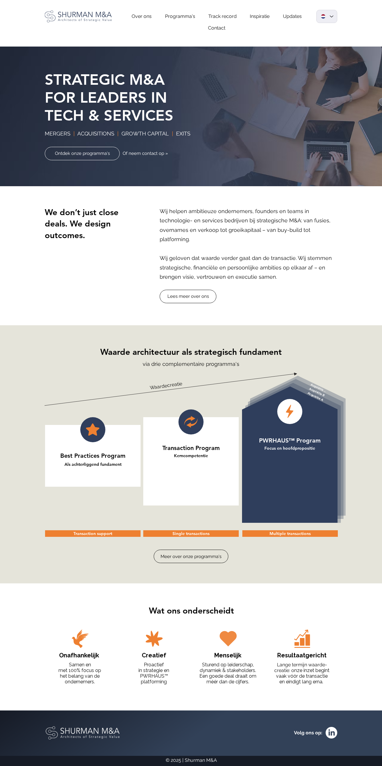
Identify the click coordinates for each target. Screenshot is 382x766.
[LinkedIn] (331, 733)
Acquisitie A (315, 396)
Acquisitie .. (318, 387)
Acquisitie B (317, 391)
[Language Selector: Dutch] (326, 16)
